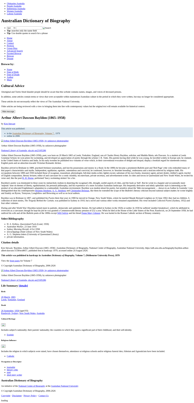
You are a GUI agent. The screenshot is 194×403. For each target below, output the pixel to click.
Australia (40, 313)
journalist (11, 367)
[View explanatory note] (3, 324)
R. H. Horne (28, 178)
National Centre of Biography (31, 386)
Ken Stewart (9, 124)
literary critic (12, 370)
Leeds (4, 299)
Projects (10, 46)
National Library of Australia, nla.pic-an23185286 (23, 150)
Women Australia (14, 11)
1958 (16, 311)
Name (9, 69)
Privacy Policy (30, 395)
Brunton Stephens (43, 190)
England (21, 299)
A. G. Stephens (59, 190)
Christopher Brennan (79, 190)
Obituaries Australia (16, 3)
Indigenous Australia (16, 8)
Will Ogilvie (62, 213)
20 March (5, 297)
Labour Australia (14, 14)
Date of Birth (13, 72)
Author (10, 77)
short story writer (14, 375)
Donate (10, 58)
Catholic (10, 356)
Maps (9, 80)
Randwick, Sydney (9, 313)
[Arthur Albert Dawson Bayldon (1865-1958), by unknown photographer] (35, 141)
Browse (10, 56)
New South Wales (27, 313)
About (9, 40)
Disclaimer (17, 395)
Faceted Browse (14, 53)
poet (9, 372)
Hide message (8, 111)
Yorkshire (12, 299)
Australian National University (64, 386)
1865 (13, 297)
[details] (23, 285)
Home (9, 38)
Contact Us (43, 395)
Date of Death (13, 74)
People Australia (14, 6)
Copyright (5, 395)
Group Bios (12, 48)
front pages (15, 261)
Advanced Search (15, 51)
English (10, 335)
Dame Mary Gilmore (91, 213)
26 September (7, 311)
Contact (10, 43)
